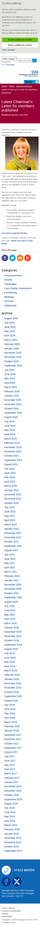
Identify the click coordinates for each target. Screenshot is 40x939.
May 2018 (9, 713)
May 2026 (9, 331)
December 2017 (12, 735)
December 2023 (12, 447)
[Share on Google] (27, 258)
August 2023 (11, 464)
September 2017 (13, 747)
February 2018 (12, 726)
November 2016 (12, 790)
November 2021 (12, 537)
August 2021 (11, 550)
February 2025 (12, 391)
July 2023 (9, 468)
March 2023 (10, 485)
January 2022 (11, 528)
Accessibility (7, 916)
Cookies (5, 914)
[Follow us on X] (17, 881)
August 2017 (11, 752)
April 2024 (9, 434)
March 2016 (10, 825)
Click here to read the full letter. (15, 233)
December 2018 (12, 683)
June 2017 (9, 760)
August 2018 (11, 700)
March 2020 (10, 623)
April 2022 (9, 520)
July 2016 (9, 807)
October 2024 (11, 408)
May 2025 (9, 378)
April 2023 (9, 481)
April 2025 (9, 382)
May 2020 (9, 614)
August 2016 (11, 803)
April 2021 (9, 567)
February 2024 (12, 442)
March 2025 (10, 387)
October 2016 (11, 795)
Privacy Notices (8, 908)
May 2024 (9, 430)
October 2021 (11, 541)
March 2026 (10, 339)
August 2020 (11, 601)
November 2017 (12, 739)
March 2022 (10, 524)
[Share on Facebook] (5, 258)
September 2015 (13, 850)
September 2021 (13, 546)
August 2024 (11, 417)
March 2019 (10, 670)
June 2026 (9, 327)
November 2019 (12, 636)
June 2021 (9, 558)
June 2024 (9, 425)
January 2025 (11, 395)
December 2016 (12, 786)
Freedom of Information (11, 911)
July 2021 (9, 554)
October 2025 (11, 361)
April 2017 (9, 769)
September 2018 (13, 696)
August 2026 (11, 318)
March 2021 (10, 571)
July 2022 (9, 507)
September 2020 (13, 597)
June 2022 (9, 511)
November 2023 (12, 451)
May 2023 (9, 477)
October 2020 (11, 593)
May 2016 (9, 816)
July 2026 (9, 322)
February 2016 (12, 829)
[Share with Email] (20, 258)
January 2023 (11, 490)
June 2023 (9, 473)
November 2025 (12, 357)
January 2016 (11, 833)
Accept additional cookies (20, 39)
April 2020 (9, 619)
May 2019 (9, 661)
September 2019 (13, 644)
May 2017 (9, 765)
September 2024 (13, 412)
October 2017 (11, 743)
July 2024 (9, 421)
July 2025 (9, 370)
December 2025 (12, 352)
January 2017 (11, 782)
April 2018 (9, 717)
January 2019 (11, 679)
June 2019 (9, 657)
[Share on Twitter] (12, 258)
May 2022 (9, 516)
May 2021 (9, 563)
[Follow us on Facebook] (6, 881)
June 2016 (9, 812)
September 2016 (13, 799)
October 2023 (11, 455)
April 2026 (9, 335)
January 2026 (11, 348)
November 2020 (12, 588)
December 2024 (12, 400)
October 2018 (11, 692)
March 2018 (10, 722)
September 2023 (13, 460)
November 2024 (12, 404)
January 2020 (11, 627)
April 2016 (9, 820)
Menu (28, 81)
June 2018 (9, 709)
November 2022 (12, 498)
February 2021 (12, 576)
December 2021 (12, 533)
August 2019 (11, 649)
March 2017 (10, 773)
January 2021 (11, 580)
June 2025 (9, 374)
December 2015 (12, 838)
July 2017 (9, 756)
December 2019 (12, 631)
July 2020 (9, 606)
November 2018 (12, 687)
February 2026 (12, 344)
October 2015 (11, 846)
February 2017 (12, 777)
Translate (10, 65)
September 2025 (13, 365)
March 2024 (10, 438)
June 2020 (9, 610)
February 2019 (12, 674)
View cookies (8, 50)
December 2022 (12, 494)
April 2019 (9, 666)
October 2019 (11, 640)
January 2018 (11, 730)
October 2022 (11, 503)
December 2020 (12, 584)
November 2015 (12, 842)
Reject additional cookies (20, 45)
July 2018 (9, 704)
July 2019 (9, 653)
